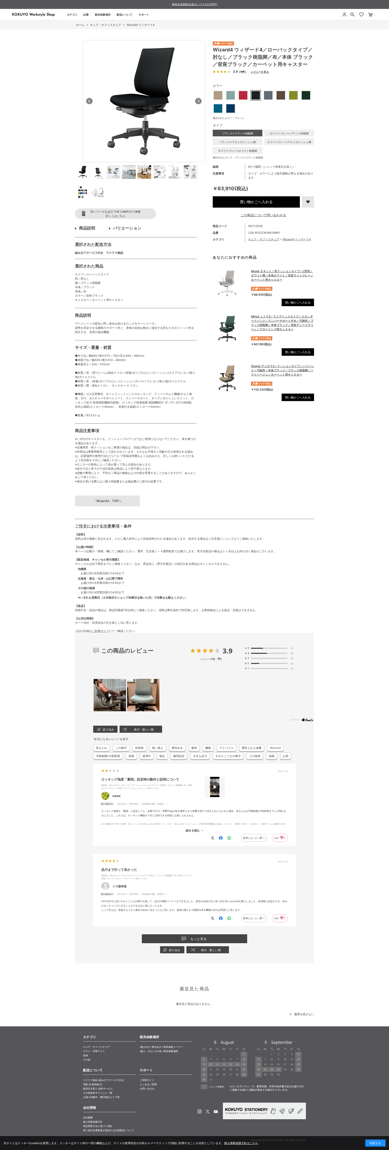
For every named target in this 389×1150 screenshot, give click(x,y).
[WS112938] (82, 172)
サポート (144, 14)
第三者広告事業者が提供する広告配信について (108, 1130)
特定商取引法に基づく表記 (97, 1126)
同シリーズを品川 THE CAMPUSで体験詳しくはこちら (115, 214)
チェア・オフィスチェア (263, 239)
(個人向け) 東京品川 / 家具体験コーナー (161, 1046)
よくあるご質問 (148, 1084)
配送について (125, 14)
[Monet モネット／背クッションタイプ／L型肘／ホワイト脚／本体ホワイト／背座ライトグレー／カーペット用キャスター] (230, 283)
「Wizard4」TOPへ (107, 501)
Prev (89, 101)
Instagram (200, 1112)
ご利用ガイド (100, 631)
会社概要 (88, 1117)
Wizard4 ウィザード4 (297, 239)
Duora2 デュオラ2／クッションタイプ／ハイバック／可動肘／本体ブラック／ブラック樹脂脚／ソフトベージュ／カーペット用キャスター (282, 370)
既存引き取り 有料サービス (98, 1088)
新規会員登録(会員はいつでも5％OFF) (194, 4)
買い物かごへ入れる (256, 202)
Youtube (216, 1112)
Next (198, 101)
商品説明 (87, 228)
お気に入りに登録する (308, 202)
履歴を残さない (304, 1014)
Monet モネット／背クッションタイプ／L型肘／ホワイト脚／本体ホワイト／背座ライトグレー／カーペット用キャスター (282, 275)
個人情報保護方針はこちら (241, 1143)
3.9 (227, 650)
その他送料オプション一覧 (97, 1092)
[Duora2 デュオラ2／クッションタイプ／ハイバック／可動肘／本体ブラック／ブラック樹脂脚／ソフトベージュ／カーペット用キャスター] (230, 378)
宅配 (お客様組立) (92, 1084)
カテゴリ (72, 14)
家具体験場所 (103, 14)
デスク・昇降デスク (94, 1051)
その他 (86, 1059)
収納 (85, 1055)
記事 (86, 14)
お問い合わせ (147, 1088)
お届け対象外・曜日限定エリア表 (101, 1097)
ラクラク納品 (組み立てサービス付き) (103, 1080)
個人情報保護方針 (93, 1121)
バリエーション (127, 228)
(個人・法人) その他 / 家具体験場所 (159, 1051)
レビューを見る (260, 71)
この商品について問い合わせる (263, 215)
